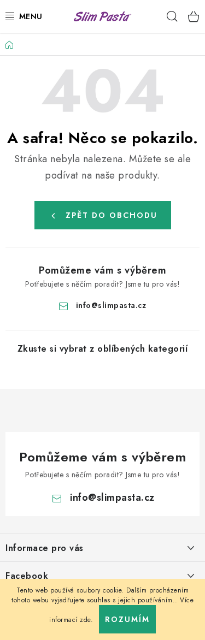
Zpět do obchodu (111, 215)
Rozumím (127, 619)
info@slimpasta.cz (111, 305)
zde (85, 620)
